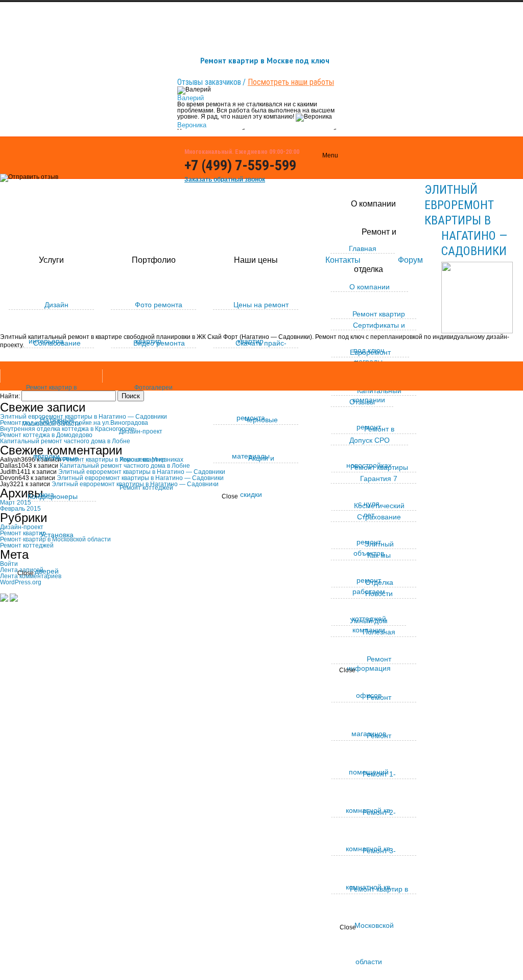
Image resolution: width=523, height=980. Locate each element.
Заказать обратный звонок (224, 179)
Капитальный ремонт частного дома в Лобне (125, 465)
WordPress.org (20, 582)
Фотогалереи (153, 387)
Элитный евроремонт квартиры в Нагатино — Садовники (465, 220)
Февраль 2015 (20, 508)
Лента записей (21, 570)
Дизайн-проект (140, 431)
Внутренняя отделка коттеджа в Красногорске (67, 428)
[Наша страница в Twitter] (313, 209)
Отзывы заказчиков (209, 82)
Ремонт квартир (142, 459)
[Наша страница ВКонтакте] (313, 166)
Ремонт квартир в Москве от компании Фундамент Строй (130, 619)
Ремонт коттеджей (146, 487)
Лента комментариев (30, 576)
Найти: (10, 396)
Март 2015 (15, 502)
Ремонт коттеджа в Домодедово (46, 435)
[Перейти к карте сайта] (14, 599)
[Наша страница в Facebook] (313, 188)
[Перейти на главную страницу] (4, 599)
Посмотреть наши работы (291, 82)
